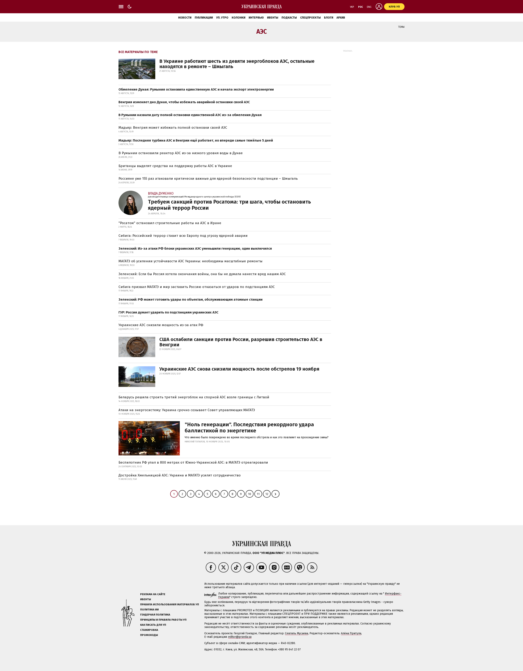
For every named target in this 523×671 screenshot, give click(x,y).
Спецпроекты (310, 17)
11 (258, 494)
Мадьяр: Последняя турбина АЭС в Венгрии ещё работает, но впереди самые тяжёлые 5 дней (195, 140)
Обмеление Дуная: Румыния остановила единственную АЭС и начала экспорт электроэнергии (196, 89)
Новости (184, 17)
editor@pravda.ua (239, 637)
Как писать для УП (153, 624)
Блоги (328, 17)
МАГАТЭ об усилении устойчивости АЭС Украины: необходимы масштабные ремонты (190, 261)
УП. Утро (222, 17)
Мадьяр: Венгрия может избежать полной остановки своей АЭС (172, 127)
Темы (401, 26)
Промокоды (149, 635)
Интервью (256, 17)
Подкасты (289, 17)
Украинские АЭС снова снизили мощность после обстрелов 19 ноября (239, 369)
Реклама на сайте (152, 594)
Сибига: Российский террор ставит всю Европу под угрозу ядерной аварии (183, 236)
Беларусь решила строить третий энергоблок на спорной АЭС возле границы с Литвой (193, 397)
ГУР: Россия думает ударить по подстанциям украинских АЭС (168, 312)
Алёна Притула (351, 633)
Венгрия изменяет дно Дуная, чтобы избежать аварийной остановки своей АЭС (184, 102)
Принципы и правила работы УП (163, 619)
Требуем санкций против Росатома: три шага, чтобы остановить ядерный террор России (229, 205)
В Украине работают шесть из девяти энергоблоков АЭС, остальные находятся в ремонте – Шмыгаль (236, 63)
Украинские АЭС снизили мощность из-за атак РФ (160, 325)
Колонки (238, 17)
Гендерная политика (155, 614)
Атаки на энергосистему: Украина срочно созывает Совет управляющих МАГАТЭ (186, 410)
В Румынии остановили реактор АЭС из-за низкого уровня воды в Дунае (180, 153)
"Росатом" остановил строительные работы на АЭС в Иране (169, 223)
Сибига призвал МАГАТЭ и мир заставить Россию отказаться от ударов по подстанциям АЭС (196, 287)
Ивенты (272, 17)
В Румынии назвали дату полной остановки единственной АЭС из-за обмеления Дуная (190, 115)
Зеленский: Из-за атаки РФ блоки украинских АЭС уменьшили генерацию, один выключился (195, 248)
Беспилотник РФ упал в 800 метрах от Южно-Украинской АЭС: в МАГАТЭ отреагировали (193, 462)
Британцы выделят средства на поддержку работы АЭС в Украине (175, 166)
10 (249, 494)
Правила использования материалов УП (169, 604)
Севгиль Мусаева (296, 633)
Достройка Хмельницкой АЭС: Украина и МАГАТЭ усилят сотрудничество (179, 475)
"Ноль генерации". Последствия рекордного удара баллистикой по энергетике (249, 427)
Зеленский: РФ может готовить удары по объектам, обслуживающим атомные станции (190, 299)
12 (266, 494)
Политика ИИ (149, 609)
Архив (340, 17)
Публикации (204, 17)
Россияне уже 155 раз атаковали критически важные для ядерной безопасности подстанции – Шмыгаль (208, 178)
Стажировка (149, 629)
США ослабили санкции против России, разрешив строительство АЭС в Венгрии (240, 342)
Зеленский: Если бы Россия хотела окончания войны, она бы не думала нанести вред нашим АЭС (202, 274)
